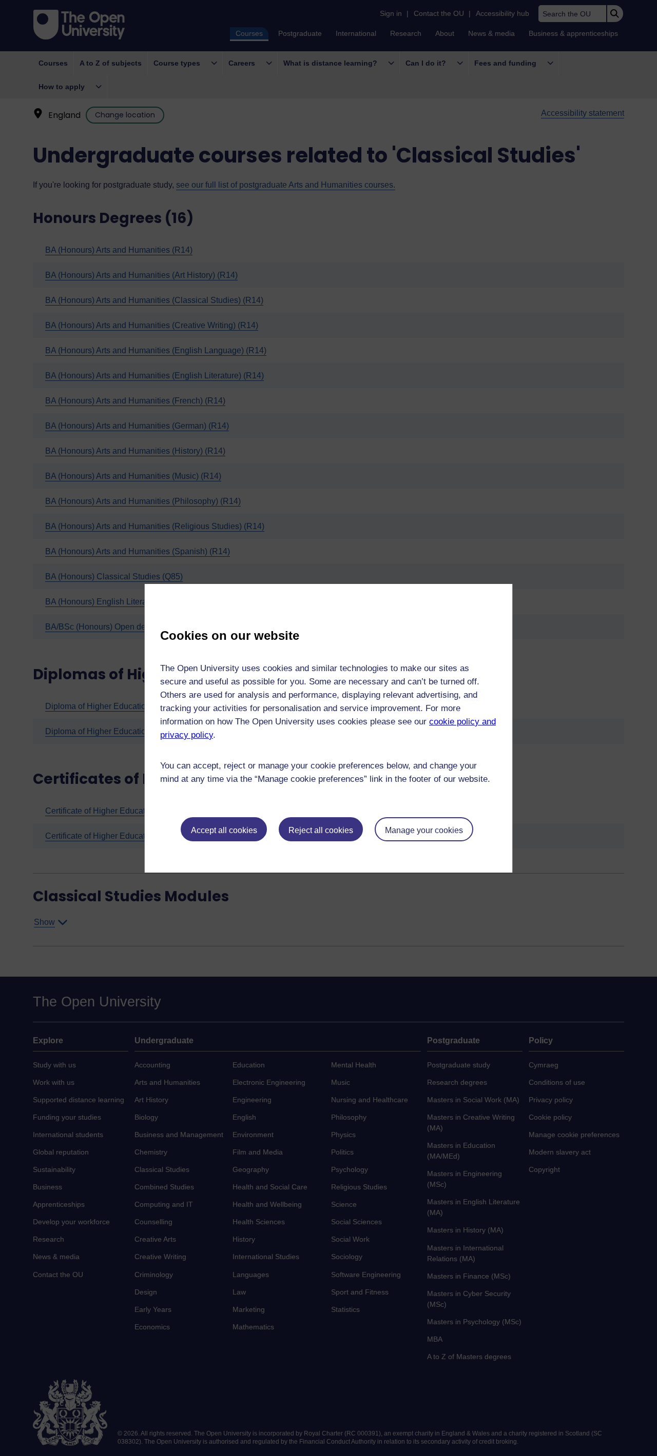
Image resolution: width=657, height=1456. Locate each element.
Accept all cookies (224, 830)
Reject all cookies (320, 830)
